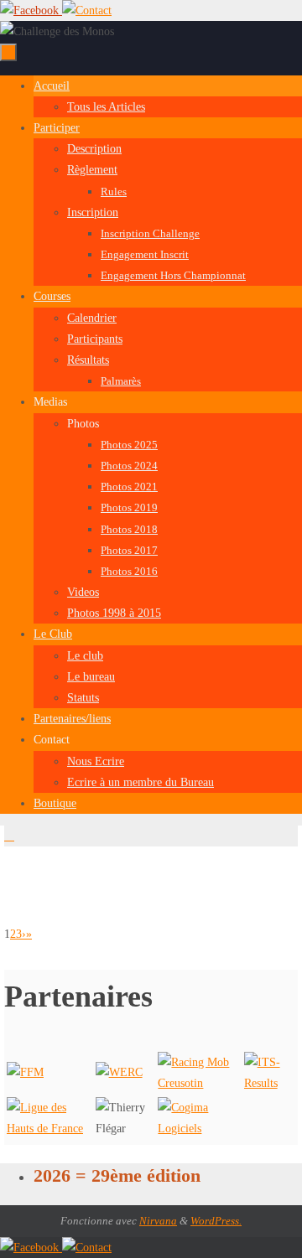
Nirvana (158, 1220)
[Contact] (87, 10)
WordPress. (216, 1220)
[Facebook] (31, 10)
